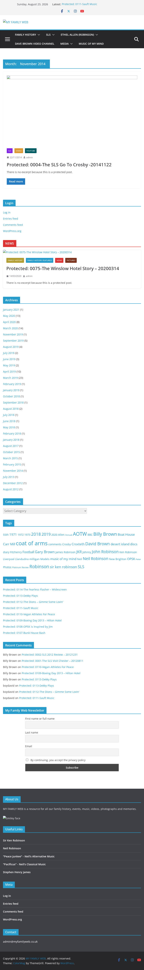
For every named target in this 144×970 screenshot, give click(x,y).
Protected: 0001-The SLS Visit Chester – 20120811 (52, 661)
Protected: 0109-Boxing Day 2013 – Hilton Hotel (32, 620)
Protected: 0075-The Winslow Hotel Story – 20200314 (62, 268)
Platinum (16, 567)
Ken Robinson (128, 552)
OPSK (131, 559)
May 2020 (9, 316)
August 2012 (11, 489)
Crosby (66, 544)
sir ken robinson (63, 566)
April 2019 (9, 371)
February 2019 (12, 384)
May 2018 (9, 427)
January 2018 (11, 439)
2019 (46, 534)
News (59, 260)
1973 (27, 534)
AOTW (80, 533)
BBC (90, 534)
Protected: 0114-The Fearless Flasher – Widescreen (35, 589)
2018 (36, 534)
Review (25, 567)
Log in (6, 212)
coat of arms (32, 543)
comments (55, 544)
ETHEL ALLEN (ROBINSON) (77, 34)
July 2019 (8, 353)
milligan (34, 559)
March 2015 (10, 458)
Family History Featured (39, 260)
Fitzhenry (16, 552)
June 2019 (9, 359)
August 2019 (11, 347)
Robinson (39, 566)
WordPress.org (12, 231)
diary (6, 552)
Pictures (71, 260)
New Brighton (117, 559)
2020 (54, 534)
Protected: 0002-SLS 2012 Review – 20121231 (50, 654)
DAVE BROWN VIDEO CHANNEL (34, 43)
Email (28, 746)
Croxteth (78, 544)
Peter (138, 559)
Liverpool (8, 559)
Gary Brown (45, 551)
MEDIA (64, 43)
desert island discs (124, 544)
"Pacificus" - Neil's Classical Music (24, 864)
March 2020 (10, 328)
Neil (79, 559)
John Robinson (105, 551)
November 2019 (13, 334)
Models (45, 559)
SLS (48, 34)
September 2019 (13, 340)
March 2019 (10, 378)
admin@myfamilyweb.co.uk (20, 941)
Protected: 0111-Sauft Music (79, 4)
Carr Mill (9, 544)
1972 (21, 534)
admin (29, 157)
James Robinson (66, 552)
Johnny (86, 552)
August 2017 (11, 446)
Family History (15, 260)
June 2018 (9, 421)
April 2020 (9, 322)
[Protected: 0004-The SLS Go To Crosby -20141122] (72, 111)
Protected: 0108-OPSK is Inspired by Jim (28, 626)
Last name (31, 732)
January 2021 (11, 309)
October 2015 (11, 452)
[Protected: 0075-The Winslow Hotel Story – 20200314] (72, 252)
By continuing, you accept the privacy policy (58, 760)
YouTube (30, 150)
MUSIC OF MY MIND (91, 43)
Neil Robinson (95, 558)
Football (28, 552)
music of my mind (63, 559)
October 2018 (11, 396)
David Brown (97, 544)
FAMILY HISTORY (25, 34)
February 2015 (12, 464)
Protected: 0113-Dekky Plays (20, 595)
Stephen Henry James (17, 872)
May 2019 (9, 365)
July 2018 (8, 415)
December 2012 (13, 483)
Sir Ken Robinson (14, 840)
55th (6, 534)
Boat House (126, 534)
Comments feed (13, 225)
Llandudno (22, 559)
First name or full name (40, 718)
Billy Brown (105, 534)
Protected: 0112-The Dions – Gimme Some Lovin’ (33, 602)
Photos (7, 567)
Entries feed (10, 218)
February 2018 (12, 433)
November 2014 (13, 470)
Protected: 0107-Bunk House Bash (24, 633)
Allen (61, 534)
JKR (79, 551)
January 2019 (11, 390)
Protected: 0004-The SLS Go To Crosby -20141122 (59, 164)
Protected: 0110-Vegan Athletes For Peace (29, 614)
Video (19, 150)
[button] (38, 34)
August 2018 (11, 408)
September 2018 (13, 402)
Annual (68, 535)
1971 (13, 534)
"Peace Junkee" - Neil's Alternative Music (29, 856)
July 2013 (8, 477)
